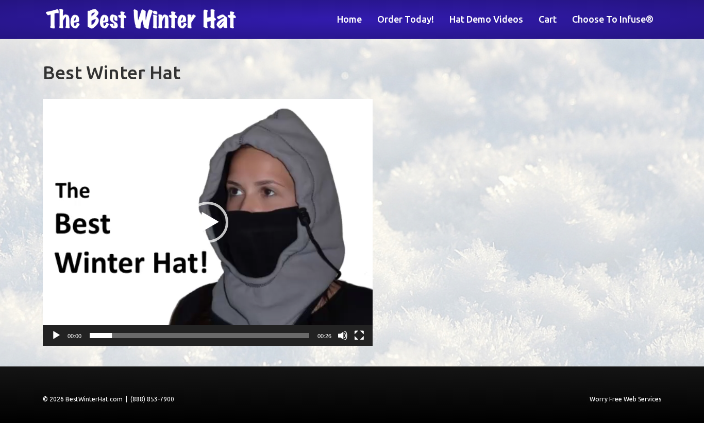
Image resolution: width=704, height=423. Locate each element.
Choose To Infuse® (612, 19)
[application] (208, 222)
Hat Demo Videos (486, 19)
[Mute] (343, 335)
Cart (548, 19)
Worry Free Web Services (625, 399)
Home (349, 19)
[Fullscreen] (359, 335)
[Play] (56, 335)
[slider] (199, 335)
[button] (207, 222)
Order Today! (405, 19)
